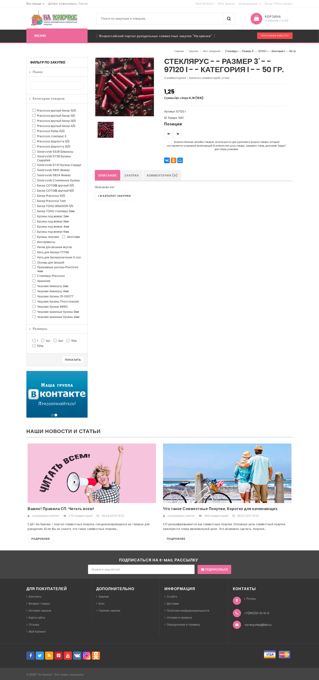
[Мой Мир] (180, 160)
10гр (74, 341)
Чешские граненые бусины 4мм (58, 317)
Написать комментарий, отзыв (209, 78)
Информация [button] (249, 4)
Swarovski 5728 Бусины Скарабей (54, 158)
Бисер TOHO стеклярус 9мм (55, 211)
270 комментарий (80, 516)
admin (54, 516)
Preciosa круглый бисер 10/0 (56, 111)
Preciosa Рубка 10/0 (51, 131)
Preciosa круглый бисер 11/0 (56, 116)
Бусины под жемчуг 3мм (53, 221)
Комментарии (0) (162, 175)
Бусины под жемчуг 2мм (53, 216)
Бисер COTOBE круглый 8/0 (55, 191)
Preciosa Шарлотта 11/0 (53, 141)
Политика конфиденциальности (188, 611)
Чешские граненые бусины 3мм (58, 312)
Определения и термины (183, 625)
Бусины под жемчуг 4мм (53, 227)
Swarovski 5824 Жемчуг (54, 175)
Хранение (43, 281)
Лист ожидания (211, 51)
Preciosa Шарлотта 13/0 (53, 146)
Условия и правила (179, 618)
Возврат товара (39, 604)
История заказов (40, 611)
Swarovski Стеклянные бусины (58, 180)
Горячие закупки (109, 611)
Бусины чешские (48, 237)
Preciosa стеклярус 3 (51, 136)
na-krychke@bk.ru (258, 625)
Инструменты (46, 242)
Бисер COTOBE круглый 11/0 (55, 185)
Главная (179, 51)
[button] (35, 4)
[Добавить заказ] (168, 134)
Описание (107, 175)
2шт (61, 341)
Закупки (193, 51)
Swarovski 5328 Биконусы (55, 152)
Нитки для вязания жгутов (54, 247)
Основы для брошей (50, 262)
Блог (102, 604)
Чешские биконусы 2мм (52, 286)
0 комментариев (175, 78)
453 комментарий (216, 516)
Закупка (131, 175)
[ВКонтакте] (167, 160)
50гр (40, 346)
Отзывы (34, 625)
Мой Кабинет (37, 632)
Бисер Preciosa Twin (51, 201)
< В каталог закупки (114, 196)
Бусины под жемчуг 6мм (53, 232)
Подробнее (40, 539)
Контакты (35, 597)
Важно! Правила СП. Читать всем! (61, 508)
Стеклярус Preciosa (51, 276)
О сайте (172, 597)
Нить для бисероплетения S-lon (59, 257)
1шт (48, 341)
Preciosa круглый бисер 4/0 (56, 126)
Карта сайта (37, 618)
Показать (73, 360)
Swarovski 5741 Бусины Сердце (59, 165)
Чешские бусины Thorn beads (58, 301)
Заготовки (73, 237)
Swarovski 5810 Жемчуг (53, 170)
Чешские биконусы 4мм (53, 291)
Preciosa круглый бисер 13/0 (56, 121)
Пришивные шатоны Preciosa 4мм (57, 269)
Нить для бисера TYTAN (53, 252)
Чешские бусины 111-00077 (55, 296)
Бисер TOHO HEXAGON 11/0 (55, 206)
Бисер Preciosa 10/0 (51, 196)
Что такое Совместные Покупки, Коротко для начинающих (220, 508)
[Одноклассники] (173, 160)
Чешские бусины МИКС (52, 307)
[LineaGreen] (53, 18)
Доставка (173, 604)
